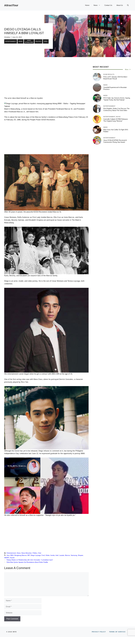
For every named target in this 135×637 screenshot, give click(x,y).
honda (52, 555)
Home (87, 5)
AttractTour (11, 5)
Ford (43, 555)
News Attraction (29, 41)
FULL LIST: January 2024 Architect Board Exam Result (115, 77)
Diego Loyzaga (36, 555)
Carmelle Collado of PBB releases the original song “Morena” (115, 120)
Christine (7, 37)
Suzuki (12, 557)
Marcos (67, 555)
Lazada (61, 555)
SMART (6, 557)
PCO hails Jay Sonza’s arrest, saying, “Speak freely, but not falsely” (116, 99)
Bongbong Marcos (20, 555)
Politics (38, 41)
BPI (29, 555)
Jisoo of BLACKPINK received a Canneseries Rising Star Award (115, 141)
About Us (119, 5)
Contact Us (108, 5)
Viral (46, 41)
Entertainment (10, 41)
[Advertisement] (46, 81)
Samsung (74, 555)
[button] (128, 5)
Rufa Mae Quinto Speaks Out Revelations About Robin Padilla (27, 562)
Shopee (80, 555)
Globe (48, 555)
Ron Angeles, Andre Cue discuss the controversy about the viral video (116, 109)
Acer (8, 555)
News (96, 5)
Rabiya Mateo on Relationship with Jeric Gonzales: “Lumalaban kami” (30, 560)
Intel (56, 555)
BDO (12, 555)
